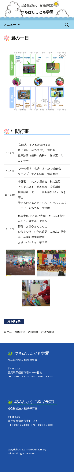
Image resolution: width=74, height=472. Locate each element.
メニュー (10, 24)
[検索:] (67, 24)
